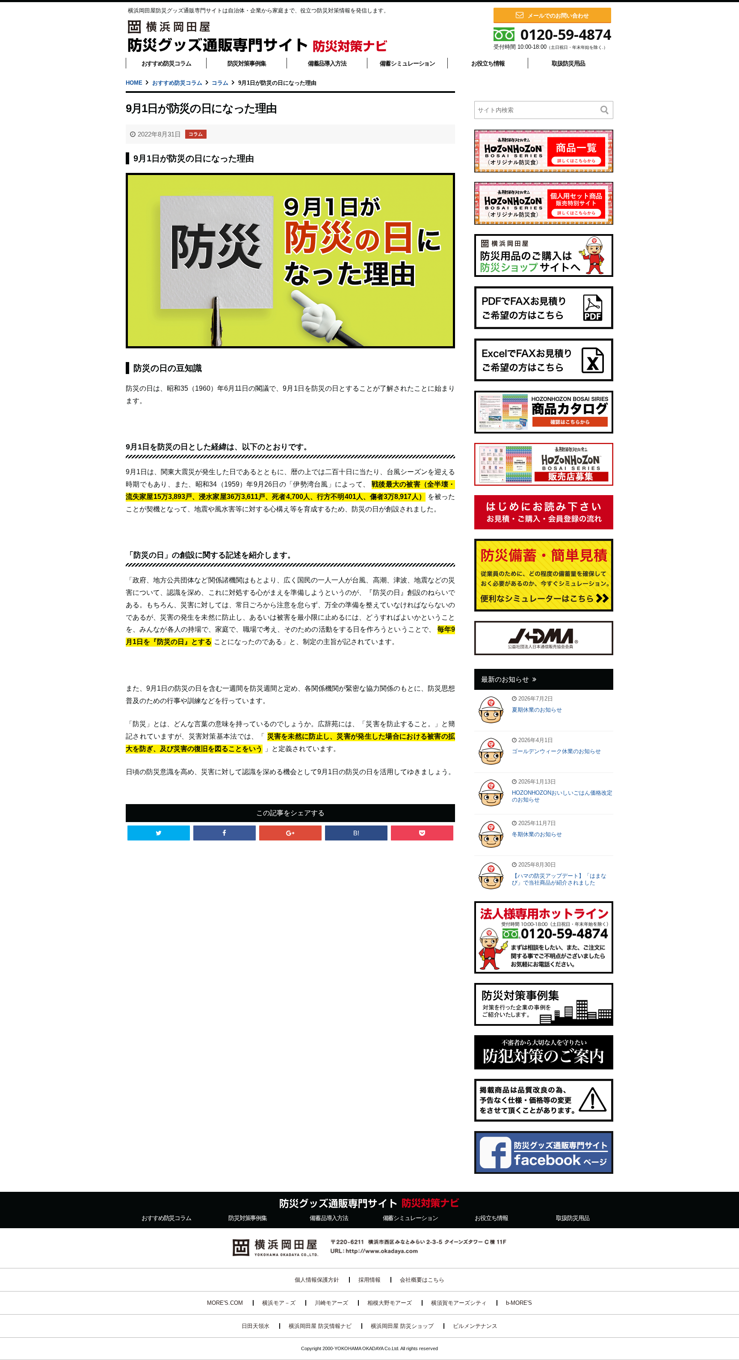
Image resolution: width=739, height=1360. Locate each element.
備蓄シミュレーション (407, 63)
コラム (220, 83)
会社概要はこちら (422, 1280)
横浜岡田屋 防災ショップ (402, 1326)
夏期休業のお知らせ (537, 710)
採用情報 (369, 1280)
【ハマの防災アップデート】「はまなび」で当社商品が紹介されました (559, 879)
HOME (134, 83)
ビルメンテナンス (475, 1326)
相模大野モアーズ (389, 1303)
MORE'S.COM (225, 1303)
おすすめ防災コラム (166, 63)
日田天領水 (255, 1326)
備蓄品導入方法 (327, 63)
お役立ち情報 (487, 63)
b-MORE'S (519, 1303)
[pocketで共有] (422, 833)
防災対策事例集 (247, 63)
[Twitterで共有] (158, 833)
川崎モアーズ (331, 1303)
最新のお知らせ (505, 679)
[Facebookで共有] (224, 833)
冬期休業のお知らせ (537, 834)
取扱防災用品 (568, 63)
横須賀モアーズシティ (459, 1303)
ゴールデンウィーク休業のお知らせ (556, 751)
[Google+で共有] (290, 833)
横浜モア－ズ (279, 1303)
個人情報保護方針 (317, 1280)
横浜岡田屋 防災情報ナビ (320, 1326)
